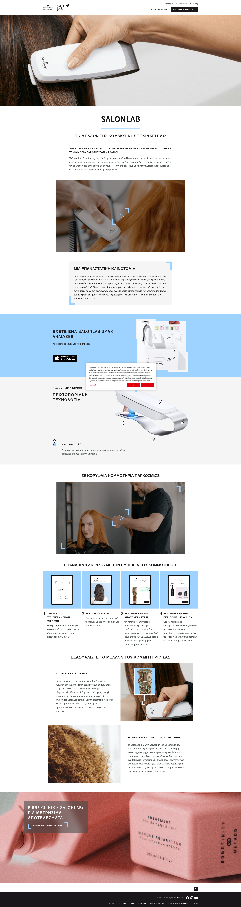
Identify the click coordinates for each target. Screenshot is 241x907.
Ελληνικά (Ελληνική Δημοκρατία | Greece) (169, 898)
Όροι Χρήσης (122, 903)
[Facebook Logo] (187, 897)
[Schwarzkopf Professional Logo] (48, 7)
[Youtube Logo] (196, 897)
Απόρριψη (133, 385)
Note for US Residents (139, 903)
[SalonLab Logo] (63, 7)
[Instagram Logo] (191, 897)
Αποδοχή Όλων (147, 385)
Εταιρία (111, 903)
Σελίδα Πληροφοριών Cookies (178, 903)
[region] (121, 376)
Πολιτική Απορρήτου (157, 903)
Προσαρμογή (92, 385)
